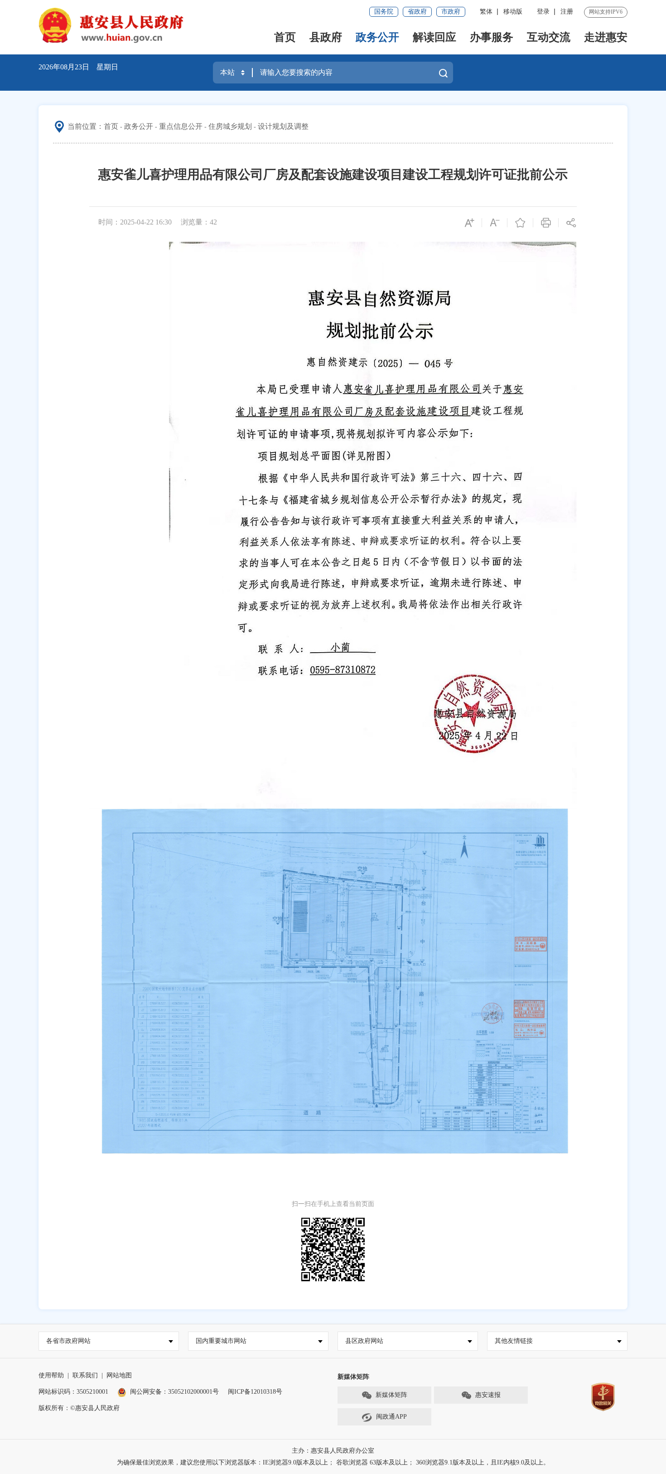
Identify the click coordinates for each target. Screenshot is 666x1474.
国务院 (383, 11)
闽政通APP (391, 1416)
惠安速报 (488, 1394)
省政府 (417, 11)
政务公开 (377, 37)
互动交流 (548, 37)
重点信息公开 (181, 126)
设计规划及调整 (283, 126)
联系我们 (85, 1375)
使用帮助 (51, 1375)
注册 (566, 11)
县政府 (325, 37)
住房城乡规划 (230, 126)
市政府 (450, 11)
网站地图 (119, 1375)
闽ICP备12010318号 (255, 1391)
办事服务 (491, 37)
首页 (285, 37)
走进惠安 (605, 37)
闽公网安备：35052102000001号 (174, 1391)
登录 (543, 11)
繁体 (486, 11)
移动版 (512, 11)
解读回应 (434, 37)
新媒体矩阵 (391, 1394)
